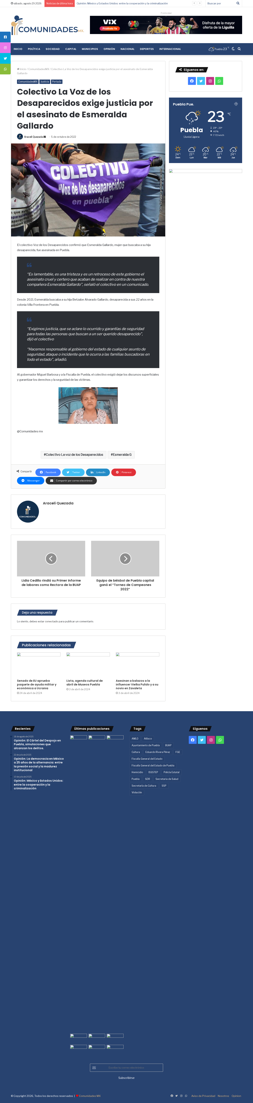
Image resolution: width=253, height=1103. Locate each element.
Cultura (136, 752)
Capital (70, 49)
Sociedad (53, 49)
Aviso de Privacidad (203, 1095)
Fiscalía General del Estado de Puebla (153, 765)
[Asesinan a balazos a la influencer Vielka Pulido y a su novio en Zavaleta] (137, 664)
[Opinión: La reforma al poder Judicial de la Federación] (97, 1049)
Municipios (90, 49)
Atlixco (148, 738)
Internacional (170, 49)
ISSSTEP (153, 772)
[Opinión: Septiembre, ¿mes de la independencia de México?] (97, 1038)
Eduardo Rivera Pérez (157, 752)
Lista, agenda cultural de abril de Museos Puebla (84, 682)
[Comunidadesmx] (47, 25)
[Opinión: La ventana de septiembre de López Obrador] (115, 1038)
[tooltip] (5, 37)
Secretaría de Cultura (144, 785)
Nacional (127, 49)
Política (34, 49)
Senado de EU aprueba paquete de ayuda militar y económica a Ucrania (36, 684)
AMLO (135, 738)
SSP (164, 785)
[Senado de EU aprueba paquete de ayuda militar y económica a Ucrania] (38, 664)
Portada (56, 81)
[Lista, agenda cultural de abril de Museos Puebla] (88, 664)
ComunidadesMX (38, 69)
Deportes (147, 49)
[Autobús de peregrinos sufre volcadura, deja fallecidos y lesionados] (115, 1049)
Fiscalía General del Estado (147, 758)
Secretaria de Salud (167, 778)
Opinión (109, 49)
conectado (51, 621)
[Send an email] (44, 136)
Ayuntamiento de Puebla (146, 745)
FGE (178, 752)
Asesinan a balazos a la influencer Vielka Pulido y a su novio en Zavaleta (137, 684)
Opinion (236, 1095)
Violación (137, 792)
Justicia (45, 81)
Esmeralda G (122, 455)
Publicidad (166, 13)
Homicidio (137, 772)
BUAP (168, 745)
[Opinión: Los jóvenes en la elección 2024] (78, 1049)
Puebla (136, 778)
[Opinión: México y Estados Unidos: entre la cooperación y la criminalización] (115, 740)
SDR (147, 778)
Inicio (18, 49)
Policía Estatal (171, 772)
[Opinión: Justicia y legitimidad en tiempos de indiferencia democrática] (78, 1038)
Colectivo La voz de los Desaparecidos (74, 455)
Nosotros (223, 1095)
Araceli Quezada (33, 136)
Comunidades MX (90, 1095)
